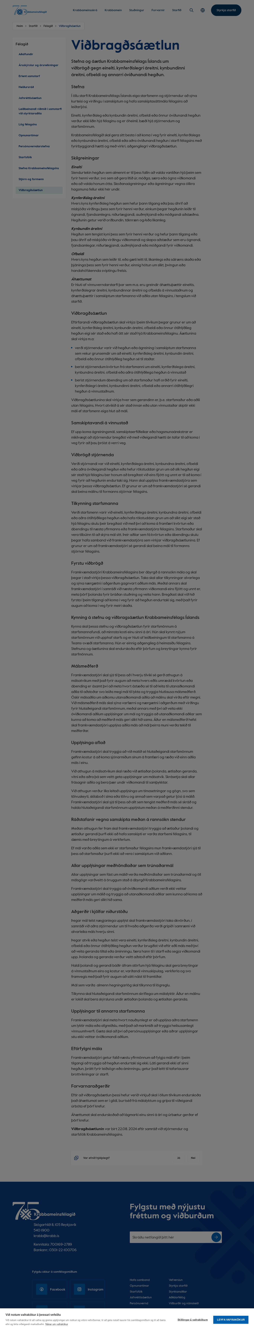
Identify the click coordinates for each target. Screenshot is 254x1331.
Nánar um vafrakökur (56, 1324)
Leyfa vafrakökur (231, 1319)
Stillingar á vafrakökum (193, 1319)
